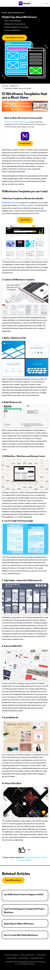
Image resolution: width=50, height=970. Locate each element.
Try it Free (25, 220)
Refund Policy (23, 958)
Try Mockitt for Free (14, 38)
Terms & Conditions (11, 955)
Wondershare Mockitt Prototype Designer (17, 122)
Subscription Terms (37, 958)
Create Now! (25, 143)
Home (6, 86)
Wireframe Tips (14, 86)
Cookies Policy (11, 958)
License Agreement (27, 955)
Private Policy (41, 955)
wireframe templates (27, 205)
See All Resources (13, 880)
